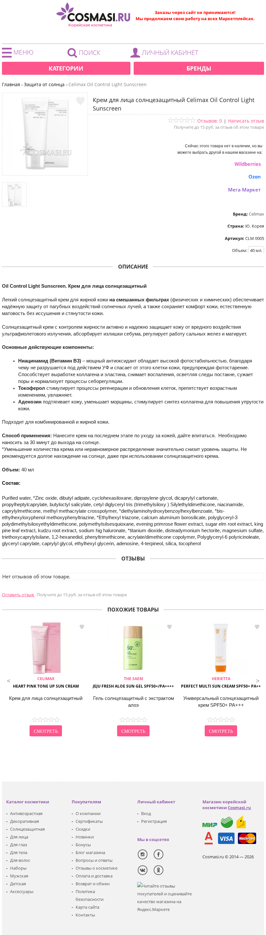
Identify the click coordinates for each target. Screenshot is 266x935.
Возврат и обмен (93, 884)
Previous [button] (8, 680)
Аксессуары (21, 891)
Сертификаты (89, 821)
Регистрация (154, 821)
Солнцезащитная (27, 829)
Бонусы (83, 845)
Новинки (85, 837)
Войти (166, 54)
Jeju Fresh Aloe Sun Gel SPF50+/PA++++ (133, 682)
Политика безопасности (89, 895)
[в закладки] (80, 101)
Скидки (83, 829)
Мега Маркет (244, 189)
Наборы (18, 868)
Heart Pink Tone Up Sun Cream (46, 682)
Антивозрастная (26, 813)
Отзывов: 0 (209, 121)
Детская (18, 884)
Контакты (85, 915)
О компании (88, 813)
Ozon (254, 176)
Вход (146, 813)
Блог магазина (90, 852)
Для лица (19, 837)
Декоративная (24, 821)
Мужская (19, 876)
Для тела (18, 852)
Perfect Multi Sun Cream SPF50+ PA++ (221, 682)
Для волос (20, 860)
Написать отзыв (246, 121)
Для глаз (18, 845)
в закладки (81, 626)
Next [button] (257, 680)
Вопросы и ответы (94, 860)
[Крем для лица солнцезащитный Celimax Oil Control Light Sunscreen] (45, 169)
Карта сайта (87, 907)
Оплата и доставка (94, 876)
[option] (45, 680)
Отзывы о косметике (96, 868)
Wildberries (248, 164)
